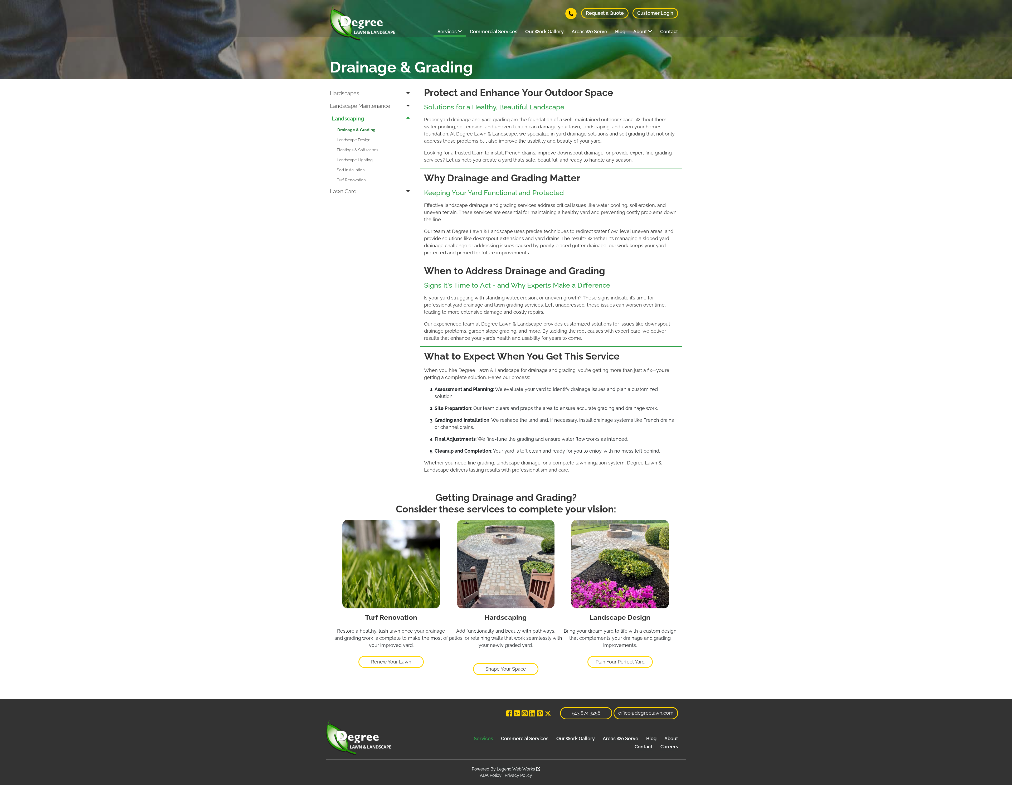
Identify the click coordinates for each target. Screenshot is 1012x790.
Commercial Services (493, 31)
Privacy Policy (518, 775)
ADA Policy (491, 775)
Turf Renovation (351, 180)
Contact (669, 31)
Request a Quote (605, 13)
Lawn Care (343, 191)
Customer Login (655, 13)
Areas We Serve (589, 31)
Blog (620, 31)
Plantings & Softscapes (357, 150)
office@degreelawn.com (645, 713)
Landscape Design (354, 140)
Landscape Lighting (355, 160)
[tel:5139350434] (571, 13)
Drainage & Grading (356, 130)
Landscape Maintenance (360, 106)
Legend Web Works (516, 769)
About (640, 31)
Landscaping (348, 118)
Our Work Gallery (544, 31)
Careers (669, 746)
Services (447, 31)
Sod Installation (351, 170)
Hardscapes (344, 93)
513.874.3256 (586, 713)
